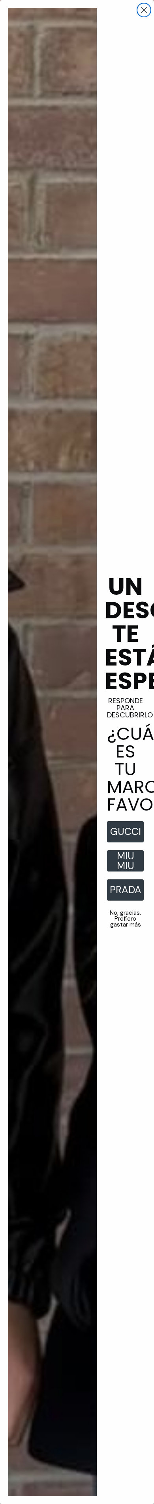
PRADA (125, 889)
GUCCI (125, 831)
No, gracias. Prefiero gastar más (125, 919)
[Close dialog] (144, 10)
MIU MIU (125, 861)
